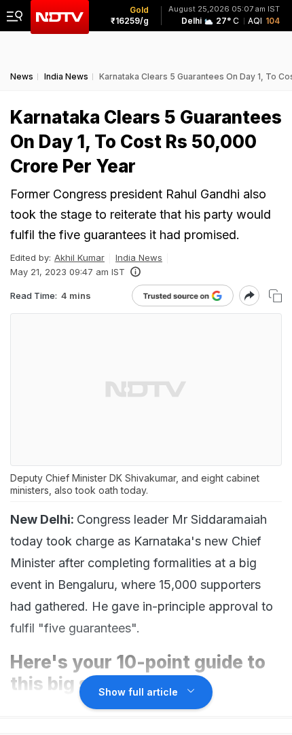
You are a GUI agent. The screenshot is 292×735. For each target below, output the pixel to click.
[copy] (275, 295)
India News (138, 257)
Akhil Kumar (79, 257)
